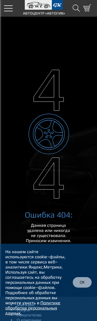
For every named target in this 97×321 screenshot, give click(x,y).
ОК (82, 282)
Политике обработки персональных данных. (32, 308)
